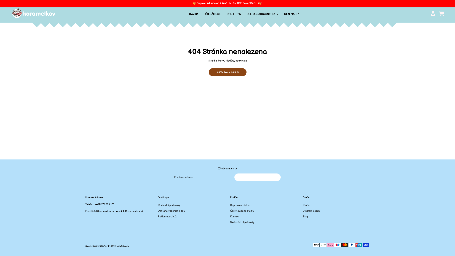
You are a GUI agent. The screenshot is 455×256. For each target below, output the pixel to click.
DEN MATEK (291, 14)
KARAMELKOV (107, 246)
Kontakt (234, 216)
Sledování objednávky (242, 222)
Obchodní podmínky (169, 205)
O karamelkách (311, 210)
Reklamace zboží (167, 216)
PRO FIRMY (234, 14)
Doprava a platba (240, 205)
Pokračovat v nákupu (227, 72)
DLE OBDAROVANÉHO (261, 14)
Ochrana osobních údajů (171, 210)
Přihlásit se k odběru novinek (257, 177)
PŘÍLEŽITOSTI (212, 14)
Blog (305, 216)
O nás (306, 205)
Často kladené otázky (242, 210)
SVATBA (193, 14)
